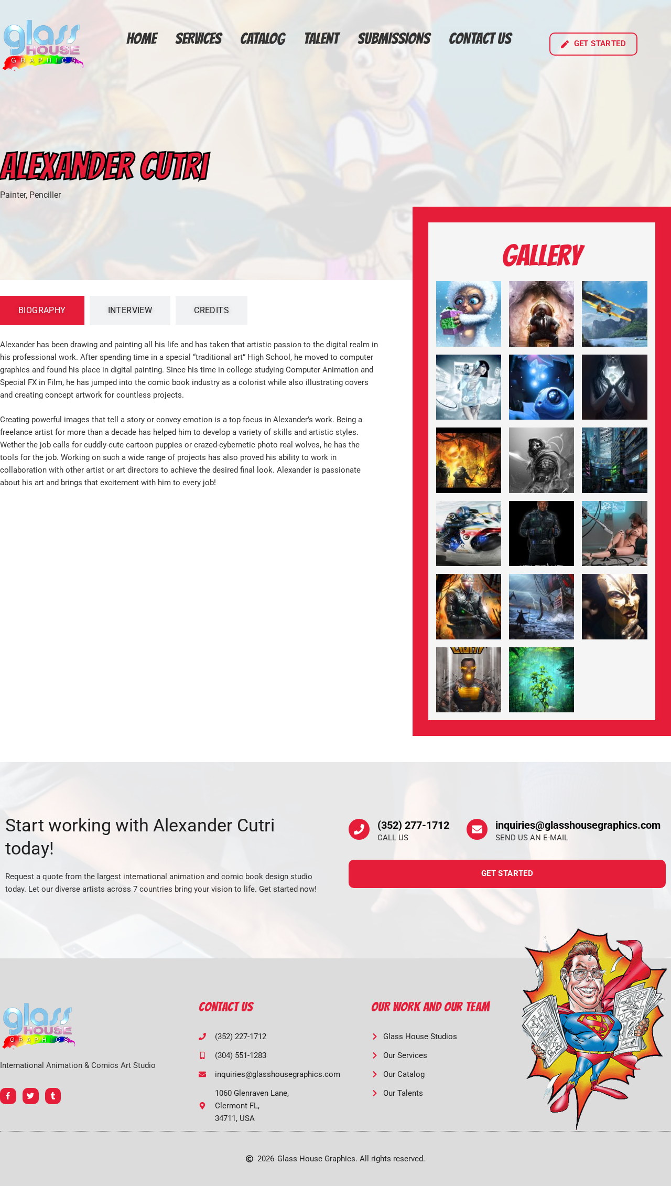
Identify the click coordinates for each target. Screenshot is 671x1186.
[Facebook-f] (8, 1096)
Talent (321, 38)
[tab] (42, 310)
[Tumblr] (53, 1096)
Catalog (262, 38)
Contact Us (480, 38)
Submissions (394, 38)
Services (198, 38)
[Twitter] (31, 1096)
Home (141, 38)
